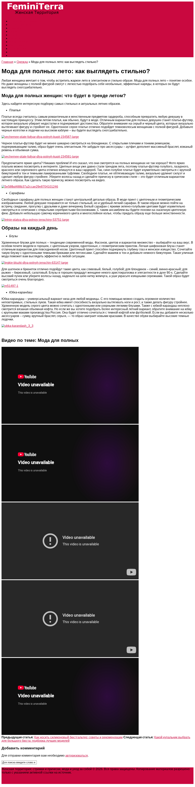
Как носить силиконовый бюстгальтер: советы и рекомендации (78, 737)
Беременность (19, 48)
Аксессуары (17, 45)
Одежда (14, 38)
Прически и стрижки (23, 21)
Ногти (13, 35)
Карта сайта (80, 772)
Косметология (19, 41)
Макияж (14, 55)
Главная (7, 62)
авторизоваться (76, 755)
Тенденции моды (21, 24)
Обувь (13, 31)
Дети (12, 52)
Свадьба (15, 28)
